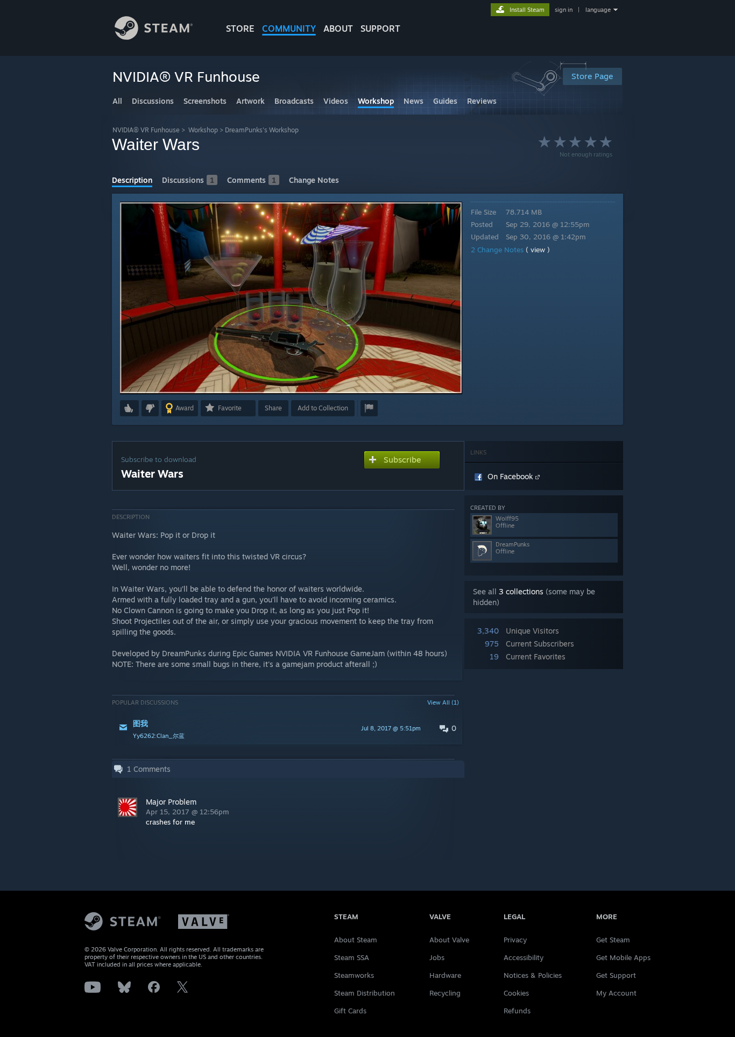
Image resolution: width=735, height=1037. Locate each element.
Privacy (515, 939)
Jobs (436, 957)
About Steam (355, 939)
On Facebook (511, 476)
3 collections (521, 591)
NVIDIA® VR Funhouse (146, 130)
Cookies (516, 993)
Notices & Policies (533, 975)
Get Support (616, 975)
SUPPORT (380, 28)
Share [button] (273, 408)
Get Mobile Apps (623, 957)
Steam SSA (351, 957)
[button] (129, 408)
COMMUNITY (289, 28)
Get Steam (613, 939)
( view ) (538, 249)
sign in (564, 9)
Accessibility (523, 957)
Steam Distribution (364, 993)
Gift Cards (350, 1010)
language (598, 9)
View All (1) (443, 702)
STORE (240, 28)
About (338, 28)
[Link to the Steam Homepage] (154, 36)
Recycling (445, 993)
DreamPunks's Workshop (262, 130)
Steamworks (354, 975)
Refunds (517, 1010)
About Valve (449, 939)
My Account (616, 993)
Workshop (203, 130)
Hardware (445, 975)
